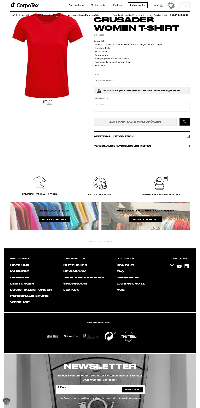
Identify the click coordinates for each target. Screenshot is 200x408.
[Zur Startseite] (24, 5)
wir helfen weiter (146, 219)
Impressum (128, 277)
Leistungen (22, 284)
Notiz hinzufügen (101, 98)
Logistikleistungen (31, 290)
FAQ (120, 271)
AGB (121, 290)
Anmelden (132, 389)
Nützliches (75, 265)
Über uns (19, 265)
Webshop (20, 302)
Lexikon (71, 290)
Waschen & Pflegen (83, 277)
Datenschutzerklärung (128, 398)
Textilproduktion (98, 5)
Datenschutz (131, 284)
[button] (6, 401)
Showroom (75, 284)
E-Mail (63, 387)
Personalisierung (29, 296)
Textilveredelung (76, 5)
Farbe (96, 74)
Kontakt (126, 265)
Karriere (19, 271)
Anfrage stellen (137, 5)
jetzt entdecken (54, 219)
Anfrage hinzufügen (135, 122)
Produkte (117, 5)
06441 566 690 (179, 15)
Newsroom (74, 271)
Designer (19, 277)
